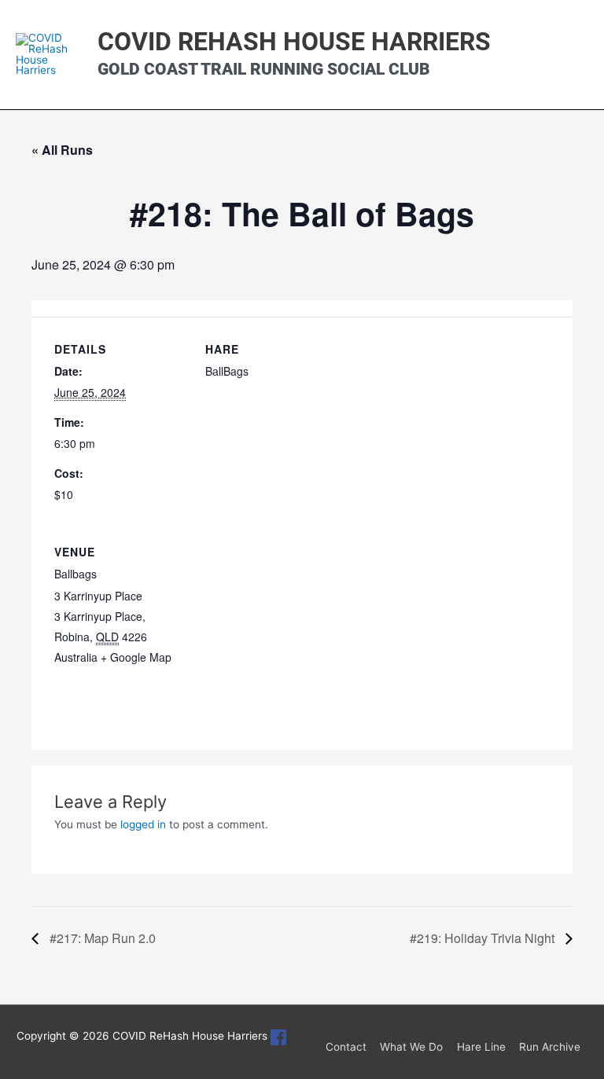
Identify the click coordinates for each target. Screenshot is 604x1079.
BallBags (227, 371)
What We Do (411, 1046)
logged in (143, 824)
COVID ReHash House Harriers (294, 42)
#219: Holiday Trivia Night (484, 938)
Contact (346, 1046)
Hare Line (481, 1046)
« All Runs (62, 150)
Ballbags (75, 574)
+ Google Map (136, 657)
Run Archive (549, 1046)
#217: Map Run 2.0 (101, 938)
